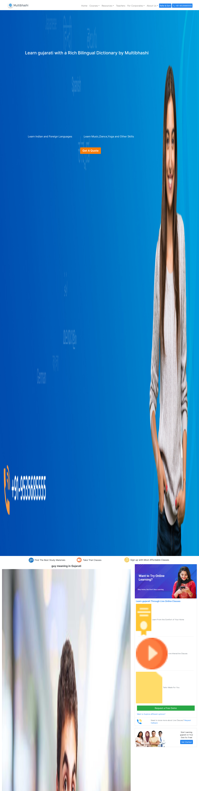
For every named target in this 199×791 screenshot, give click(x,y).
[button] (94, 5)
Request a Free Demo (166, 708)
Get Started (186, 742)
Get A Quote (90, 150)
